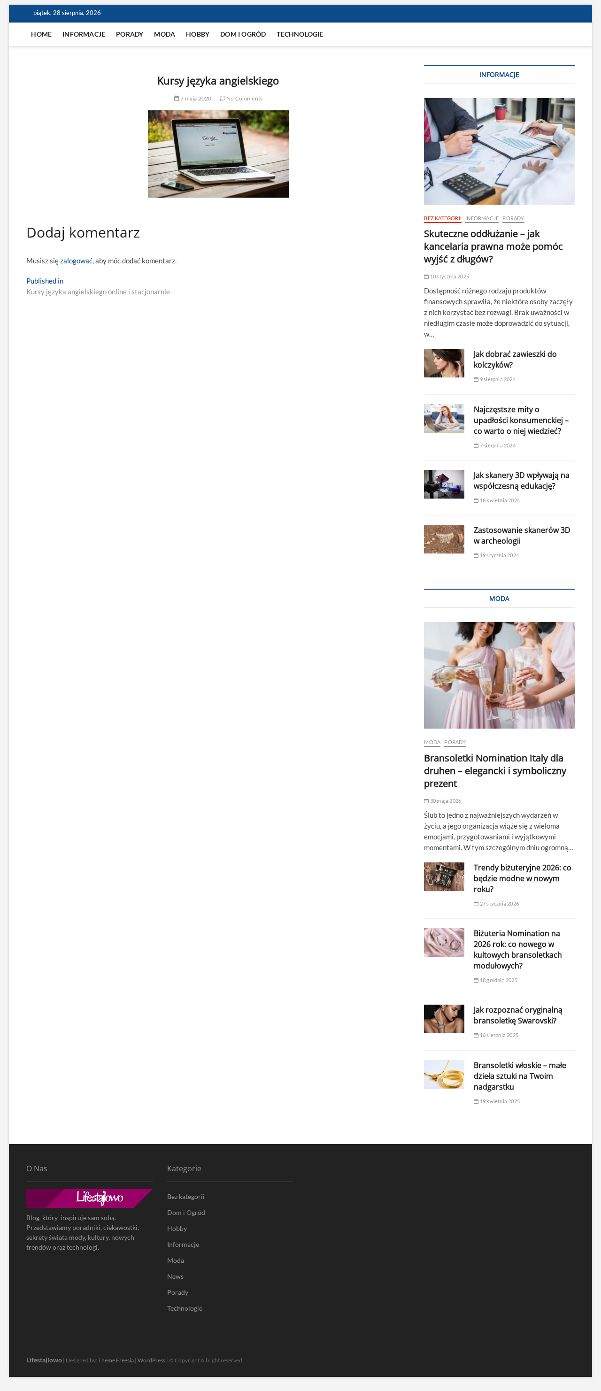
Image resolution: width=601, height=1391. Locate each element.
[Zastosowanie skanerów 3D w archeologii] (444, 539)
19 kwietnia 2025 (499, 1101)
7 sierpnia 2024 (497, 445)
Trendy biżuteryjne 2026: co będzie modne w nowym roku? (522, 878)
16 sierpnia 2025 (498, 1035)
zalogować (76, 260)
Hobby (197, 34)
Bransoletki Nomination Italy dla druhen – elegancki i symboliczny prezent (495, 771)
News (175, 1276)
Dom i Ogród (243, 34)
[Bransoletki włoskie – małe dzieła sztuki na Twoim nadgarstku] (444, 1074)
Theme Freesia (116, 1360)
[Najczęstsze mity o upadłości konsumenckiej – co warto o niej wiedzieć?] (444, 418)
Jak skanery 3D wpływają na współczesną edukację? (522, 480)
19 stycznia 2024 (499, 555)
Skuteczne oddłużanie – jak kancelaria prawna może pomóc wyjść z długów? (493, 246)
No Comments (243, 98)
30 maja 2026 (445, 801)
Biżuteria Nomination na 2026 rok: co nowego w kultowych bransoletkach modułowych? (518, 949)
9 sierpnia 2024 (497, 379)
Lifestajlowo (44, 1360)
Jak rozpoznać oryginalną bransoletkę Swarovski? (518, 1015)
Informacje (83, 34)
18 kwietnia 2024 (499, 500)
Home (41, 34)
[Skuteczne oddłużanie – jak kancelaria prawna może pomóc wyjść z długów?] (499, 151)
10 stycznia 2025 (449, 276)
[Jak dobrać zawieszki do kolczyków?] (444, 363)
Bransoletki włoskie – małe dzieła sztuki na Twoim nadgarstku (520, 1076)
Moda (164, 34)
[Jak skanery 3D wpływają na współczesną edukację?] (444, 484)
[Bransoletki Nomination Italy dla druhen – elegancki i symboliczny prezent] (499, 675)
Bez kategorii (443, 218)
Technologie (300, 34)
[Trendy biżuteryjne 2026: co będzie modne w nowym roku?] (444, 876)
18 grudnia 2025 (498, 980)
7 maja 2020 (195, 98)
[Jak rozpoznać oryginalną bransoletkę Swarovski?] (444, 1019)
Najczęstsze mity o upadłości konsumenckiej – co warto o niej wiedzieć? (521, 420)
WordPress (151, 1360)
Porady (129, 34)
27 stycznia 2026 (499, 903)
